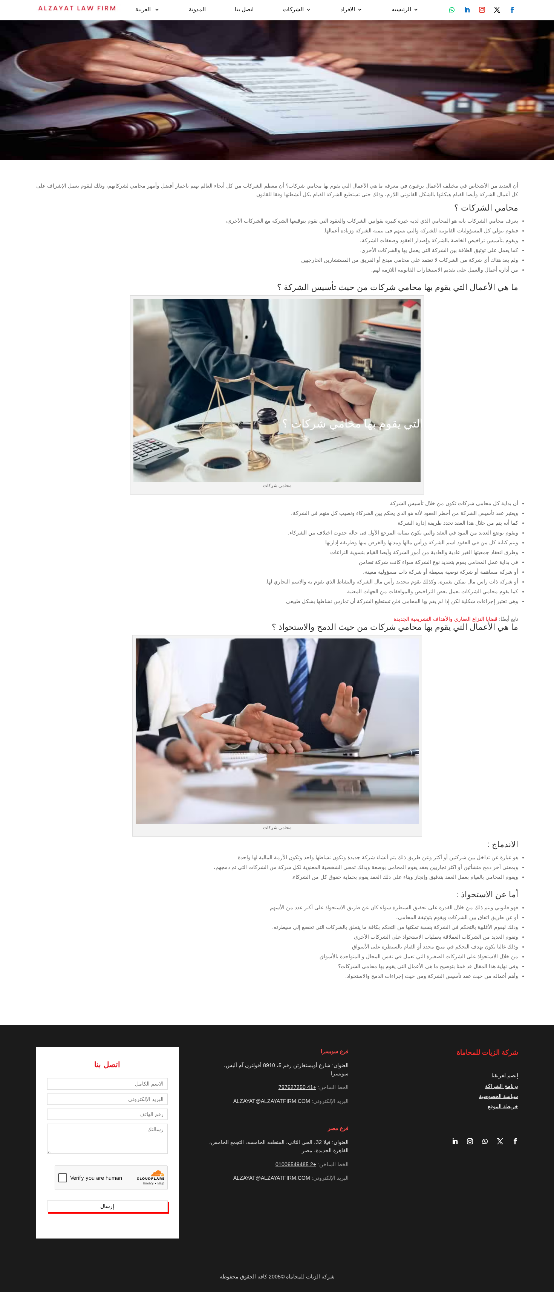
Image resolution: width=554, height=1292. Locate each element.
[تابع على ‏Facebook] (512, 1141)
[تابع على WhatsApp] (452, 10)
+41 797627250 (297, 1087)
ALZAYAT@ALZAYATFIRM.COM (271, 1101)
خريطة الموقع (503, 1106)
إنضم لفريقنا (504, 1075)
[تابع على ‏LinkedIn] (452, 1141)
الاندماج (505, 844)
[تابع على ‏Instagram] (467, 1141)
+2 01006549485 (295, 1164)
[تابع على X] (497, 1141)
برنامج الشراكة (501, 1086)
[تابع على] (512, 10)
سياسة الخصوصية (498, 1096)
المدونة (197, 9)
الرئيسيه (401, 9)
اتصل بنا (244, 9)
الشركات (293, 9)
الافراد (347, 9)
